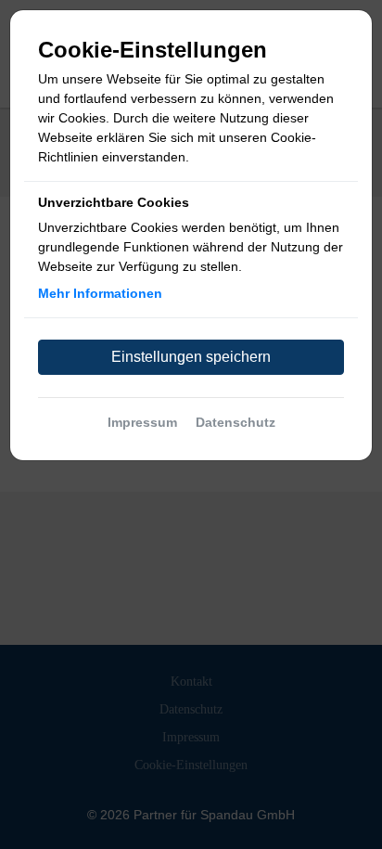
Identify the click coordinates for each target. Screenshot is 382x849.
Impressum (142, 422)
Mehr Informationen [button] (100, 293)
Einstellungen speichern (191, 357)
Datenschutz (235, 422)
